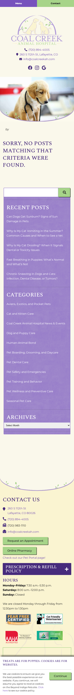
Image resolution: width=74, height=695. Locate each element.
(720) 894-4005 (39, 49)
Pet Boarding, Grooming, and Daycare (32, 352)
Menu (18, 3)
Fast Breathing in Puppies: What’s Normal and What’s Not (35, 262)
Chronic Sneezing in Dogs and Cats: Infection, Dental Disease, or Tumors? (32, 276)
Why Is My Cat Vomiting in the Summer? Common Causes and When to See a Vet (35, 233)
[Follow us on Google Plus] (44, 68)
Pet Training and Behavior (24, 381)
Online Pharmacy (19, 550)
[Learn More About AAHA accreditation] (18, 637)
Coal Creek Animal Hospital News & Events (36, 323)
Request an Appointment (25, 540)
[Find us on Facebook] (30, 68)
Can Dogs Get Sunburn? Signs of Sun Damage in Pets (32, 219)
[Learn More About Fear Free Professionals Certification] (18, 619)
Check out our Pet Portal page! (24, 557)
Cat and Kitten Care (20, 313)
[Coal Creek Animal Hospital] (37, 30)
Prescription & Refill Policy (31, 569)
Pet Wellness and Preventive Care (30, 391)
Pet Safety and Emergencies (26, 372)
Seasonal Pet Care (19, 401)
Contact (55, 3)
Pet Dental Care (17, 362)
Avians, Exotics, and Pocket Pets (29, 304)
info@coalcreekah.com (39, 59)
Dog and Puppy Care (21, 333)
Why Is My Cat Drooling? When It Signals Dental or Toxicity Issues (35, 248)
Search (64, 192)
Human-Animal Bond (21, 342)
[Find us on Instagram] (37, 68)
